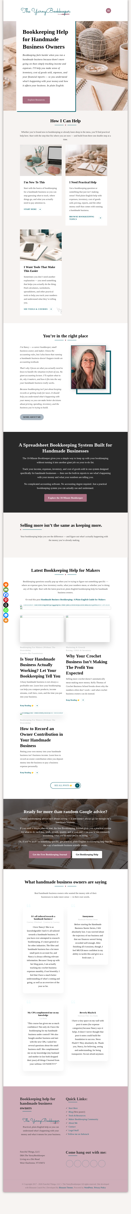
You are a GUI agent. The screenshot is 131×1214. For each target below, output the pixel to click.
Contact (72, 1141)
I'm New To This (34, 182)
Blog (71, 1127)
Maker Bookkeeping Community (84, 1134)
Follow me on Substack (79, 1149)
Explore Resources (36, 102)
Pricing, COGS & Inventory (78, 651)
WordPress (58, 1210)
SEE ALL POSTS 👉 (63, 785)
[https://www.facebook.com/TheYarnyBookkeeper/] (93, 1182)
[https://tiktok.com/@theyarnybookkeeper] (101, 1182)
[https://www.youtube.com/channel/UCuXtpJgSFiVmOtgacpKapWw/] (77, 1182)
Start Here (30, 213)
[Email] (5, 589)
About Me (73, 1138)
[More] (5, 620)
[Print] (5, 584)
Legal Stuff (74, 1145)
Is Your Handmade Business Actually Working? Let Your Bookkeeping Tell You (40, 668)
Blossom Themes (83, 1206)
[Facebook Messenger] (5, 615)
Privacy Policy (71, 1210)
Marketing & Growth (75, 647)
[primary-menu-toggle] (108, 10)
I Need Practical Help (82, 182)
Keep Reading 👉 (27, 706)
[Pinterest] (5, 600)
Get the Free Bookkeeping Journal (49, 854)
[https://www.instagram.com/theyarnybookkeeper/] (85, 1182)
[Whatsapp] (5, 610)
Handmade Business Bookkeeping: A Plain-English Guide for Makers (74, 599)
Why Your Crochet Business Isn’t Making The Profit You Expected (86, 664)
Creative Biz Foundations (31, 653)
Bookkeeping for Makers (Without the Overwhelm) (38, 649)
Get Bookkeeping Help (87, 854)
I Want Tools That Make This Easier (39, 269)
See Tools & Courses (34, 309)
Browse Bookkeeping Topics (80, 218)
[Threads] (5, 605)
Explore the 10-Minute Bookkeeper (65, 498)
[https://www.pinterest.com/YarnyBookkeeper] (69, 1182)
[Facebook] (5, 594)
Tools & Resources (78, 1130)
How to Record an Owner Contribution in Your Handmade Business (41, 737)
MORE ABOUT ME (31, 417)
